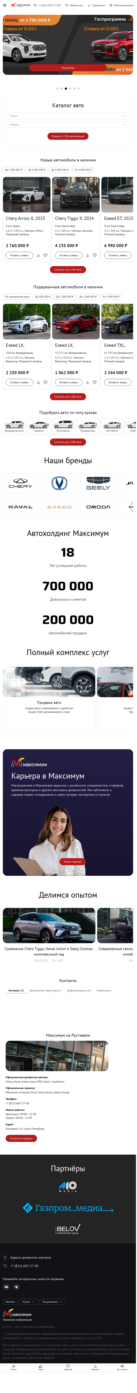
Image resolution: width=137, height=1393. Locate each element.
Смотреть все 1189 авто (67, 269)
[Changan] (59, 483)
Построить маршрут (21, 1138)
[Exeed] (59, 507)
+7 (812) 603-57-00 (17, 1103)
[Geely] (98, 483)
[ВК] (6, 1286)
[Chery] (20, 483)
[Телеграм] (16, 1286)
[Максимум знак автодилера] (20, 5)
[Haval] (20, 507)
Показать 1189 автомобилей (68, 136)
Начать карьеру (72, 861)
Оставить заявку (19, 255)
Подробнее (68, 67)
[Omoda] (98, 507)
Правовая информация (17, 1319)
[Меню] (4, 5)
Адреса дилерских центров (30, 1257)
